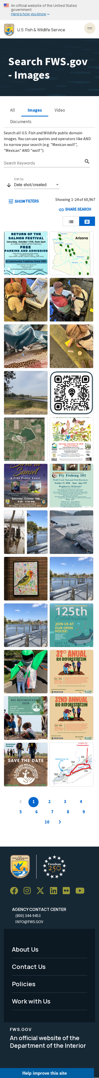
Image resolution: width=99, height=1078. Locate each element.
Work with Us (31, 1001)
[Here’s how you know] (49, 10)
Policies (24, 984)
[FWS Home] (9, 30)
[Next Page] (60, 822)
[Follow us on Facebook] (16, 891)
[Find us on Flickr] (68, 891)
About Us (25, 949)
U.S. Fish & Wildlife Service (41, 30)
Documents (20, 121)
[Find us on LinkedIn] (55, 891)
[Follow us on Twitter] (42, 891)
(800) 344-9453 (28, 915)
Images (35, 110)
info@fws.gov (29, 921)
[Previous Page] (20, 802)
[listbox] (37, 185)
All (12, 110)
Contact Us (29, 966)
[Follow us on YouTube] (81, 891)
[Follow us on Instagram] (29, 891)
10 (47, 822)
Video (60, 110)
